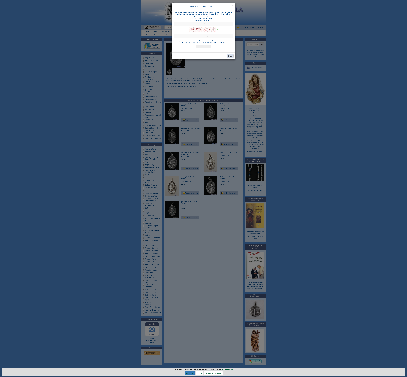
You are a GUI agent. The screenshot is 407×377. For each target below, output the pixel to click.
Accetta (189, 373)
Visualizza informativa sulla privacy (213, 42)
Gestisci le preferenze (213, 373)
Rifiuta (199, 373)
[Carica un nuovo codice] (217, 29)
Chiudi (230, 56)
